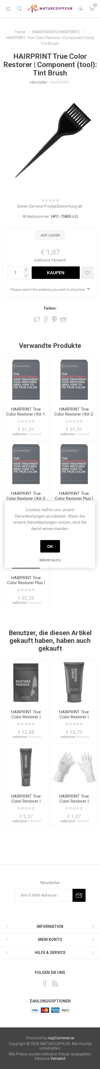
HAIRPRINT (59, 82)
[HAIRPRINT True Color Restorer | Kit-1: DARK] (26, 380)
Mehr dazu (50, 560)
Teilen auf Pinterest (55, 319)
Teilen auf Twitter (37, 319)
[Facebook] (44, 983)
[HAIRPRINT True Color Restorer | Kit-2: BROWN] (74, 380)
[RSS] (55, 983)
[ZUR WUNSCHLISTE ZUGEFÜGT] (87, 272)
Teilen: (50, 308)
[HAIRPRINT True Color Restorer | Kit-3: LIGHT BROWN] (26, 464)
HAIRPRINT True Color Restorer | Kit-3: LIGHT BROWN (26, 498)
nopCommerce (61, 1038)
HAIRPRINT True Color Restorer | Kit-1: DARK (26, 414)
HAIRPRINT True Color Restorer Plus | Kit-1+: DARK (74, 498)
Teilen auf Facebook (46, 319)
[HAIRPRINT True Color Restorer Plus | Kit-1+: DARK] (74, 464)
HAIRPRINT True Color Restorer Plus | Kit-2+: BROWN (26, 582)
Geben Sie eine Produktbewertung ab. (50, 206)
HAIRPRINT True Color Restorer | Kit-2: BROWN (74, 414)
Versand (58, 260)
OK (50, 546)
